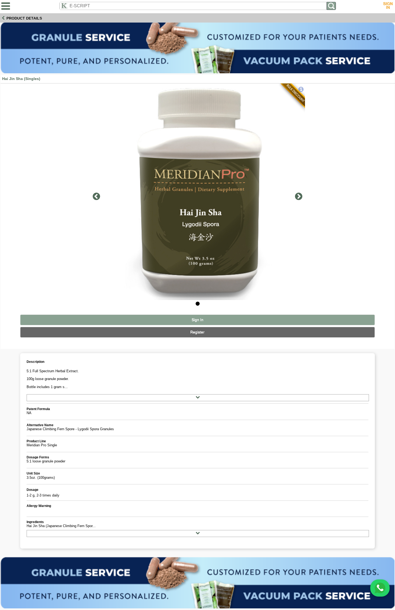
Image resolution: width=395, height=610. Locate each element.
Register (197, 332)
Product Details (24, 18)
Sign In (197, 320)
